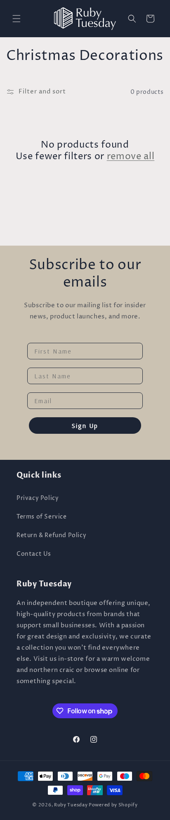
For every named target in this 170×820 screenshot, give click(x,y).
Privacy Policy (38, 498)
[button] (16, 19)
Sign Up (85, 425)
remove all (131, 157)
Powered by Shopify (113, 805)
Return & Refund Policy (51, 535)
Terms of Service (42, 517)
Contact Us (34, 554)
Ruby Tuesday (70, 805)
